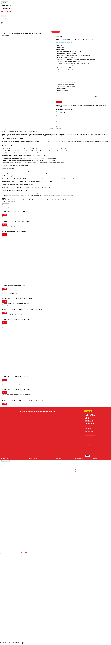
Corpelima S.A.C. (24, 552)
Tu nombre (87, 439)
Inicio (3, 33)
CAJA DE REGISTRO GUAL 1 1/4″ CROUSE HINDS (17, 298)
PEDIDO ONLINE (56, 31)
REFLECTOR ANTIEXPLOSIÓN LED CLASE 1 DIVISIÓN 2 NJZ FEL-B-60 (23, 400)
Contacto (88, 411)
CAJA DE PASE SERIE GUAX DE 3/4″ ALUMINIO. (16, 285)
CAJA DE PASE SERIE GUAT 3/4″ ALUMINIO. (15, 376)
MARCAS (9, 33)
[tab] (52, 128)
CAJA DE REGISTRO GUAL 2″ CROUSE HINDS (16, 389)
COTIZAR (4, 214)
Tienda (5, 33)
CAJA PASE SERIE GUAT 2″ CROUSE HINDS (15, 231)
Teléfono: (90, 451)
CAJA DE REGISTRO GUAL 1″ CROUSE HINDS (16, 319)
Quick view (3, 209)
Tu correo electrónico (89, 444)
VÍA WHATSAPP (78, 411)
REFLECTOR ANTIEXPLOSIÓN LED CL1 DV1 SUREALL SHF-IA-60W (22, 309)
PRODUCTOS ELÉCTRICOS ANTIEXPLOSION (89, 105)
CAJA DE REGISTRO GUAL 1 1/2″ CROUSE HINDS (17, 211)
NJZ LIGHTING (15, 33)
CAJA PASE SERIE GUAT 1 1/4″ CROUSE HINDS (16, 221)
